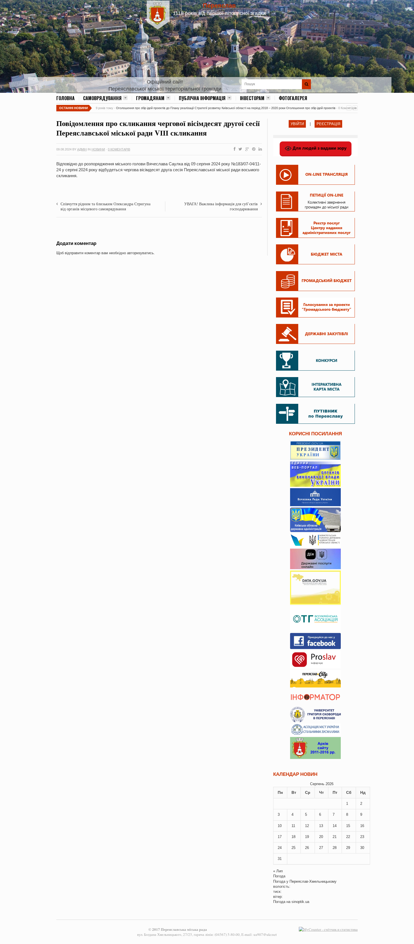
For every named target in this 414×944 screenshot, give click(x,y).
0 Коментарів (119, 149)
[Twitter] (239, 149)
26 (307, 848)
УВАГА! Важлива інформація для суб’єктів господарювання (221, 206)
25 (293, 848)
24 (280, 848)
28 (335, 848)
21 (335, 837)
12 (307, 826)
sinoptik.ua (300, 902)
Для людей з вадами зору (318, 148)
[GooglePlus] (246, 149)
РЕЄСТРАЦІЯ (328, 124)
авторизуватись (140, 253)
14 (335, 826)
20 (321, 837)
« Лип (278, 871)
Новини (98, 149)
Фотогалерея (293, 98)
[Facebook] (233, 149)
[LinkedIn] (259, 149)
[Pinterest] (252, 149)
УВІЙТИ (297, 124)
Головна (65, 98)
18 (293, 837)
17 (280, 837)
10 (280, 826)
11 (293, 826)
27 (321, 848)
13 (321, 826)
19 (307, 837)
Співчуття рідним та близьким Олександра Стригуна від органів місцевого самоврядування (105, 206)
